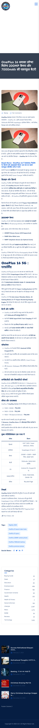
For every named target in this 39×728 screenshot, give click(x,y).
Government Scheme (11, 593)
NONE (6, 613)
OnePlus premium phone (16, 546)
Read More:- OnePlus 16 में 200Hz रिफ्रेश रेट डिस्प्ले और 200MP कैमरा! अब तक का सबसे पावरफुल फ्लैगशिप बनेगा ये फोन (18, 165)
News (6, 610)
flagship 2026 (13, 525)
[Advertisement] (19, 32)
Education (7, 583)
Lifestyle (7, 606)
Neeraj (6, 113)
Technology (8, 620)
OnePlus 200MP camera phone (18, 538)
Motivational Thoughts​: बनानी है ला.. (23, 660)
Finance (6, 590)
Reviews (7, 617)
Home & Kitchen (9, 603)
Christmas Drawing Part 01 (21, 683)
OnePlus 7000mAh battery (17, 542)
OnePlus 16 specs (14, 533)
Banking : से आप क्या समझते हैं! (20, 671)
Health (6, 596)
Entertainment (9, 586)
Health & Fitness (9, 600)
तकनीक (12, 170)
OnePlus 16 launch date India (17, 529)
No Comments (17, 113)
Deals (6, 579)
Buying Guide (8, 576)
